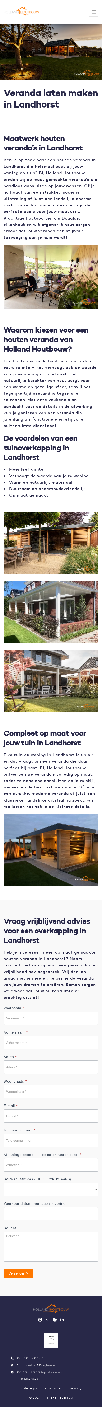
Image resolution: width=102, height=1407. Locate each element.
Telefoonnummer (20, 1130)
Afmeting (42, 1155)
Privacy (76, 1388)
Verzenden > (18, 1273)
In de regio (28, 1388)
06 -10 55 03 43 (29, 1358)
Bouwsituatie (37, 1179)
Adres (10, 1057)
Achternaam (16, 1032)
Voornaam (14, 1008)
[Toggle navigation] (94, 12)
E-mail (11, 1106)
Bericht (10, 1228)
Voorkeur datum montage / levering (34, 1203)
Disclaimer (53, 1388)
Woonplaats (15, 1081)
